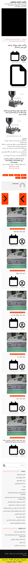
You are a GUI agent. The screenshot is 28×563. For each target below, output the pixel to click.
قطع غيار (23, 489)
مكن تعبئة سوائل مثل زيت (18, 315)
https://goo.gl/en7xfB (14, 168)
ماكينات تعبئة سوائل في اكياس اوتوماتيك (16, 501)
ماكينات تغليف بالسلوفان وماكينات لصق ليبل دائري (14, 511)
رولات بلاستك (22, 542)
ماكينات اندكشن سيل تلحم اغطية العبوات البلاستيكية (16, 493)
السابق (23, 203)
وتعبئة (17, 177)
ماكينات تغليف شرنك (20, 517)
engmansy (24, 62)
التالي (6, 194)
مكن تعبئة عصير (20, 398)
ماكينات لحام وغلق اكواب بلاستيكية (17, 523)
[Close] (26, 561)
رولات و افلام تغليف (21, 480)
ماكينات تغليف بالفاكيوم (20, 514)
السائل (23, 175)
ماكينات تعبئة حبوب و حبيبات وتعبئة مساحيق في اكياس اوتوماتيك (14, 498)
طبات (24, 486)
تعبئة (10, 175)
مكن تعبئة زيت (21, 356)
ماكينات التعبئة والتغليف (18, 2)
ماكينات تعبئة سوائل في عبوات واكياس (19, 87)
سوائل (5, 175)
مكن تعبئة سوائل (20, 273)
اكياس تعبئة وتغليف (21, 474)
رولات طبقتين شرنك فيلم (19, 531)
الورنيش (16, 175)
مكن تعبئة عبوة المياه (19, 231)
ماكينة (23, 177)
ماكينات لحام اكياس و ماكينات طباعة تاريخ (16, 520)
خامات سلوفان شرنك (20, 477)
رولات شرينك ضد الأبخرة (20, 545)
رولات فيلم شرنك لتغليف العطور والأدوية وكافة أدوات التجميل (15, 535)
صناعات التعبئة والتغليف (20, 483)
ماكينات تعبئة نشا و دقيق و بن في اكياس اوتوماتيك (14, 508)
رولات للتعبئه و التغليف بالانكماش (18, 539)
